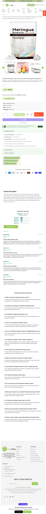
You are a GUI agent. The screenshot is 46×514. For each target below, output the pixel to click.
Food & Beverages (4, 10)
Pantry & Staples (24, 10)
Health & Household (41, 10)
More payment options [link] (23, 122)
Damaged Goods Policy (35, 459)
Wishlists (18, 455)
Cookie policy (18, 511)
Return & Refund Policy (35, 457)
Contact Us (18, 459)
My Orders (32, 451)
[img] (6, 234)
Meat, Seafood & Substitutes (29, 10)
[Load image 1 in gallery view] (11, 67)
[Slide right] (43, 68)
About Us (18, 449)
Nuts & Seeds (36, 10)
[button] (3, 5)
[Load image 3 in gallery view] (35, 67)
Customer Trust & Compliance (36, 461)
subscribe (35, 483)
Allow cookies (27, 511)
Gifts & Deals (9, 10)
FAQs (17, 451)
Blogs (17, 453)
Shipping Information (20, 457)
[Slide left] (3, 68)
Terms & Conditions (34, 455)
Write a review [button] (11, 226)
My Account (33, 449)
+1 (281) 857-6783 (8, 476)
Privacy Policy (33, 453)
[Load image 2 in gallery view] (23, 67)
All (3, 14)
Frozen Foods (13, 10)
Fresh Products (18, 10)
